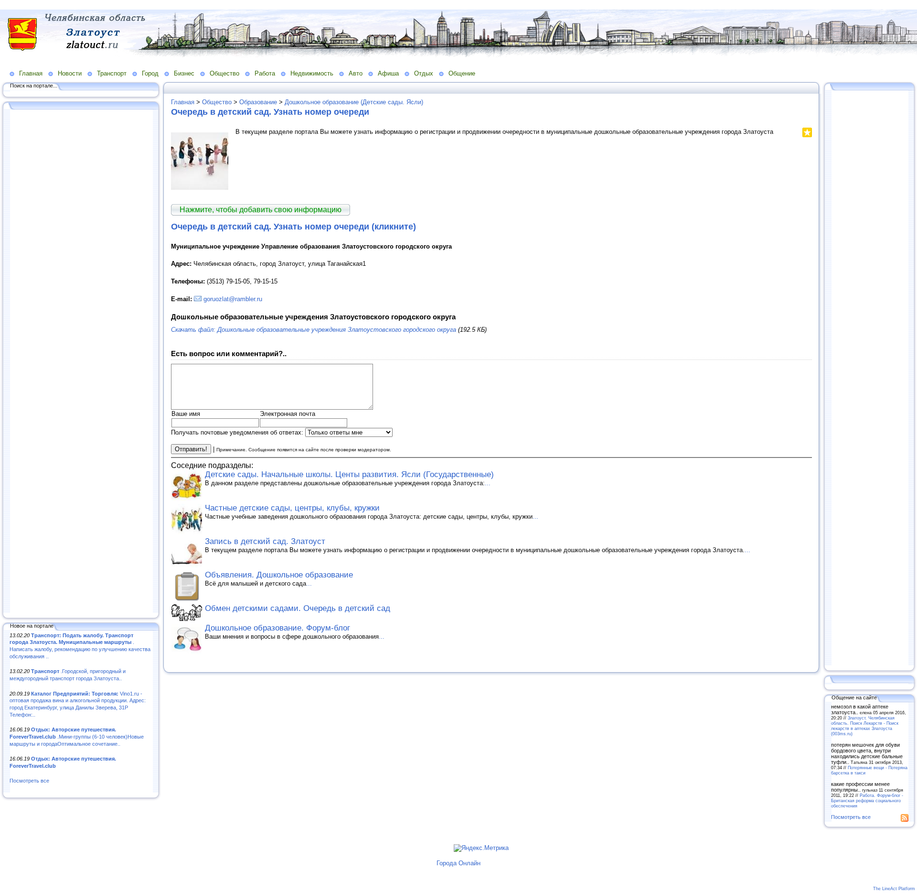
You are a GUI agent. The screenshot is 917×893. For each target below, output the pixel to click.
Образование (258, 102)
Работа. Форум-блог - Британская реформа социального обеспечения (867, 800)
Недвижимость (311, 73)
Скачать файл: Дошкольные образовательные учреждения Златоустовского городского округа (313, 329)
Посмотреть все (29, 781)
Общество (224, 73)
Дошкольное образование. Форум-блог (277, 627)
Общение (461, 73)
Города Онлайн (458, 863)
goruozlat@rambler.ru (232, 299)
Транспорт (112, 73)
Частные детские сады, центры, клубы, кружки (292, 507)
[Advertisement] (81, 362)
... (487, 483)
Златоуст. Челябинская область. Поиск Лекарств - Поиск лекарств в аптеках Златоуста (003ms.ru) (864, 725)
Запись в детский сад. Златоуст (265, 541)
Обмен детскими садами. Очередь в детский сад (297, 608)
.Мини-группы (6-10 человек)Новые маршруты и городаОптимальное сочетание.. (77, 736)
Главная (31, 73)
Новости (70, 73)
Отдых (423, 73)
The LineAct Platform (894, 888)
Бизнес (184, 73)
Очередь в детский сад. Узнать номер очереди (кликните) (293, 226)
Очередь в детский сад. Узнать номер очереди (270, 112)
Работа (265, 73)
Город (150, 73)
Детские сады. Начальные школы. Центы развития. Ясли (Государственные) (349, 474)
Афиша (388, 73)
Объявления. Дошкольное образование (279, 574)
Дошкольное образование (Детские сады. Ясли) (354, 102)
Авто (356, 73)
